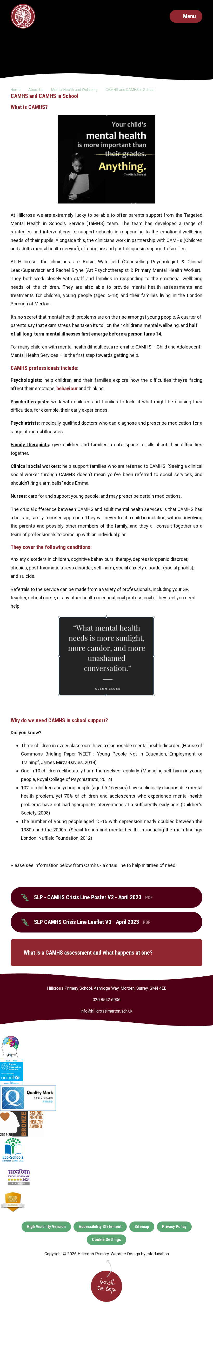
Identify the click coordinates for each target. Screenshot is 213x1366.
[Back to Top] (106, 1286)
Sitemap (142, 1226)
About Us (35, 90)
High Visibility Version (46, 1226)
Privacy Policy (174, 1226)
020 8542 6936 (107, 999)
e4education (158, 1253)
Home (16, 90)
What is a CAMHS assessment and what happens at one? (88, 952)
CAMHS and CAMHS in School (129, 90)
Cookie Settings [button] (106, 1239)
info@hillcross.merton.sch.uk (106, 1011)
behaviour (67, 388)
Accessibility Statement (100, 1226)
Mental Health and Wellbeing (74, 90)
